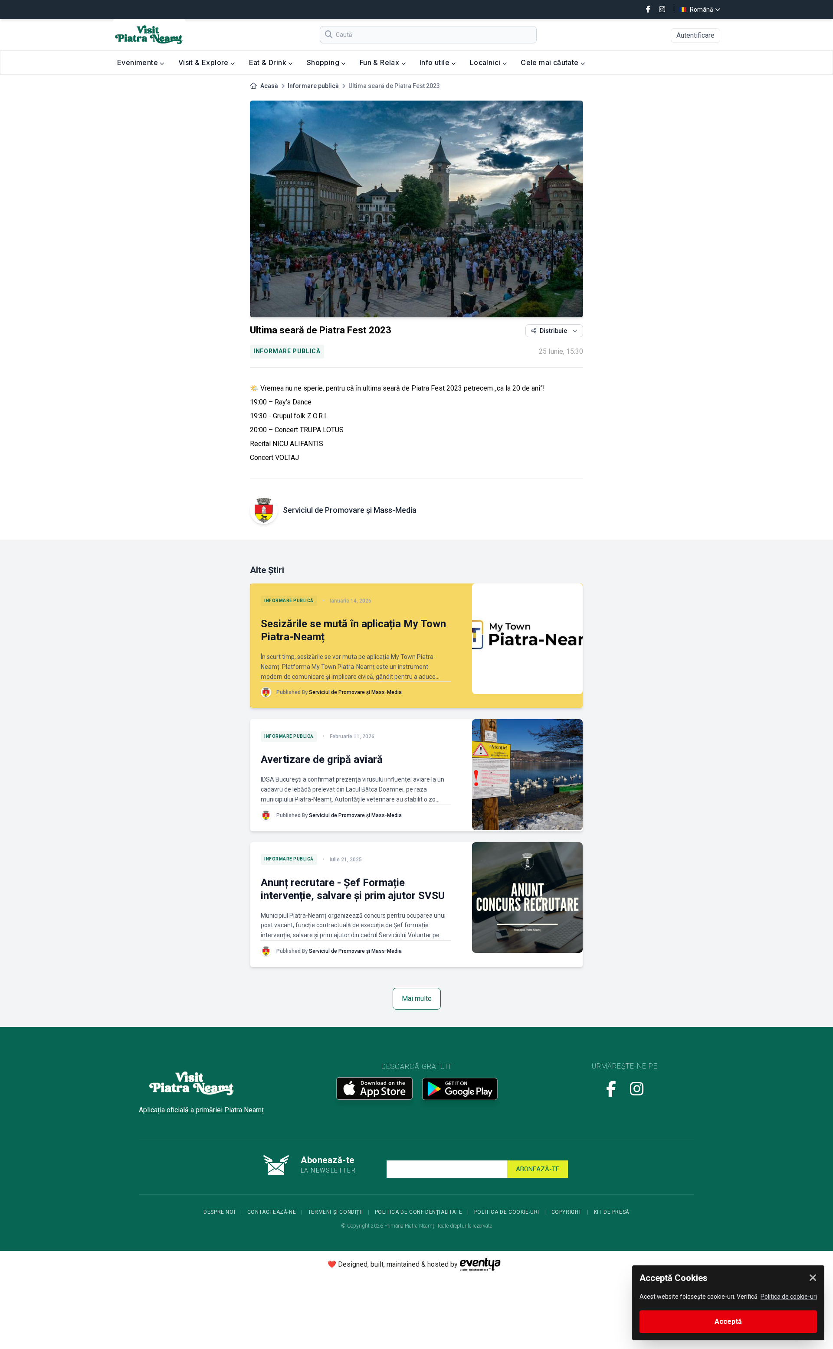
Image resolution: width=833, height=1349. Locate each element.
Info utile (435, 62)
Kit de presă (612, 1212)
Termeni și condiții (335, 1212)
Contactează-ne (271, 1212)
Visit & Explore (204, 62)
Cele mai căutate (550, 62)
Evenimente (138, 62)
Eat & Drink (269, 62)
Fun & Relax (380, 62)
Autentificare (695, 35)
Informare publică (313, 85)
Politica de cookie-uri (506, 1212)
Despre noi (219, 1212)
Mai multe (417, 998)
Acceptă (728, 1321)
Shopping (324, 62)
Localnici (486, 62)
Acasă (269, 85)
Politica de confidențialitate (418, 1212)
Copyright (566, 1212)
